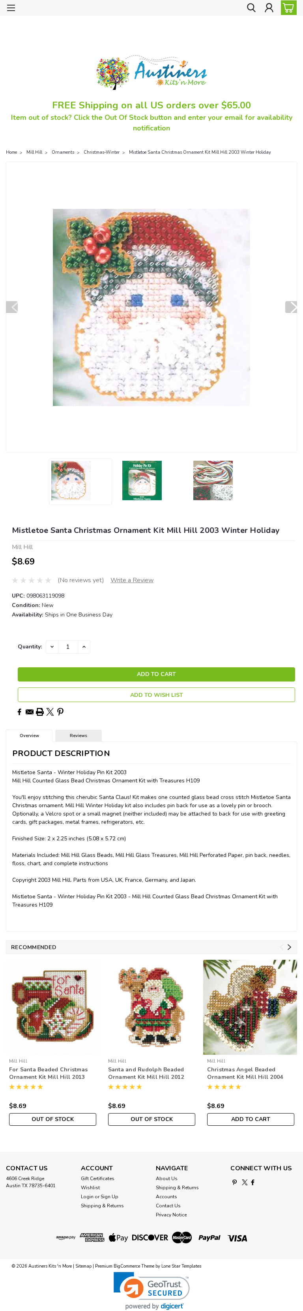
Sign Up (109, 1197)
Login (87, 1197)
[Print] (40, 712)
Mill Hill (34, 152)
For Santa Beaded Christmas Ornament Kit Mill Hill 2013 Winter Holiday (48, 1074)
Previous (12, 307)
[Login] (269, 8)
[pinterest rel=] (235, 1182)
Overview (29, 736)
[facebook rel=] (253, 1182)
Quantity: (30, 646)
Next (291, 307)
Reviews (78, 736)
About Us (167, 1178)
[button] (151, 1291)
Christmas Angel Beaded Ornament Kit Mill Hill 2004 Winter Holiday (245, 1074)
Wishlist (90, 1187)
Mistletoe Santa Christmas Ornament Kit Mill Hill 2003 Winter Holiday (200, 152)
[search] (251, 8)
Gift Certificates (97, 1178)
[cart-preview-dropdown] (287, 7)
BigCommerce (127, 1266)
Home (11, 152)
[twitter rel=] (245, 1182)
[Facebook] (19, 712)
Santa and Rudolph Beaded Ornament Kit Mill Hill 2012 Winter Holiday (146, 1074)
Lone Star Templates (181, 1266)
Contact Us (168, 1206)
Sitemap (83, 1266)
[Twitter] (50, 712)
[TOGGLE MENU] (11, 9)
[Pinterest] (60, 712)
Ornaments (63, 152)
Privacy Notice (171, 1215)
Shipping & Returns (102, 1206)
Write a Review (131, 580)
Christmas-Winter (102, 152)
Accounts (166, 1197)
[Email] (30, 712)
